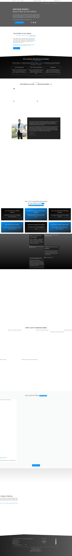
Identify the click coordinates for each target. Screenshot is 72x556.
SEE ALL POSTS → (36, 465)
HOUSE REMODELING (36, 258)
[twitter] (55, 540)
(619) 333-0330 (16, 540)
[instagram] (55, 538)
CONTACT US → (16, 48)
